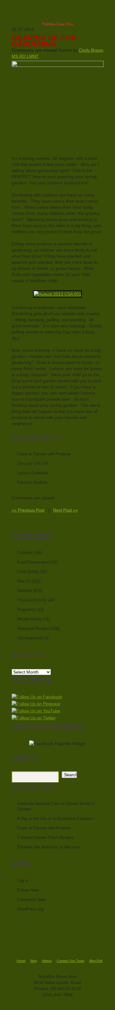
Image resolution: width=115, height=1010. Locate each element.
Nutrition (24, 590)
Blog (33, 961)
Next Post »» (65, 510)
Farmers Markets (32, 482)
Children (24, 552)
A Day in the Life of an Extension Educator (55, 818)
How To (23, 581)
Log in (22, 880)
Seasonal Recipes (33, 628)
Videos (47, 961)
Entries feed (28, 890)
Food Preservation (33, 562)
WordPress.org (30, 909)
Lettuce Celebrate (32, 473)
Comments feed (31, 899)
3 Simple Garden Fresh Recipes (45, 837)
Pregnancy (26, 609)
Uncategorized (30, 638)
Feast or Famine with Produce (44, 454)
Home (21, 961)
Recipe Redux (29, 619)
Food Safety (28, 571)
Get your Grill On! (32, 463)
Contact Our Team (70, 961)
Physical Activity (32, 600)
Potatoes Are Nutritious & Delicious (48, 847)
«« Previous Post (28, 510)
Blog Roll (95, 961)
